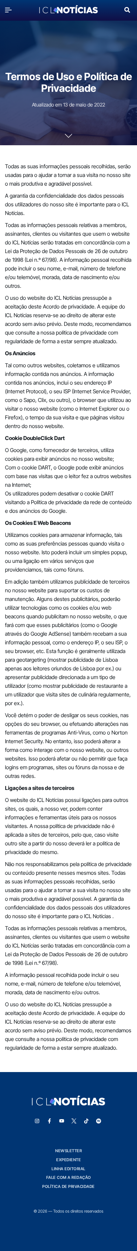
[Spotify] (98, 1121)
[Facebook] (49, 1121)
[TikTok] (86, 1121)
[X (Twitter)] (74, 1121)
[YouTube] (62, 1121)
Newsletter (68, 1150)
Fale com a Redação (68, 1177)
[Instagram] (37, 1121)
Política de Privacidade (68, 1186)
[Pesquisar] (127, 9)
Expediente (68, 1159)
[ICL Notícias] (68, 9)
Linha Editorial (68, 1168)
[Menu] (10, 10)
